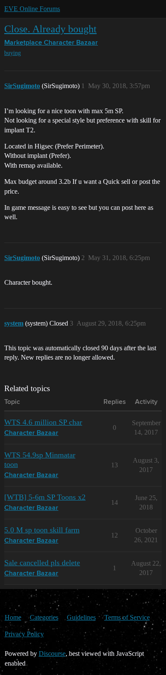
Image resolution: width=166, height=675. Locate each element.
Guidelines (81, 617)
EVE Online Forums (32, 8)
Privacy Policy (24, 634)
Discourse (52, 653)
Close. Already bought (50, 28)
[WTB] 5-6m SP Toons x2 (45, 497)
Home (13, 617)
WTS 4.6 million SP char (43, 422)
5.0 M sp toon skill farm (42, 530)
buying (12, 53)
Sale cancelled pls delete (42, 562)
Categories (44, 617)
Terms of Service (127, 617)
